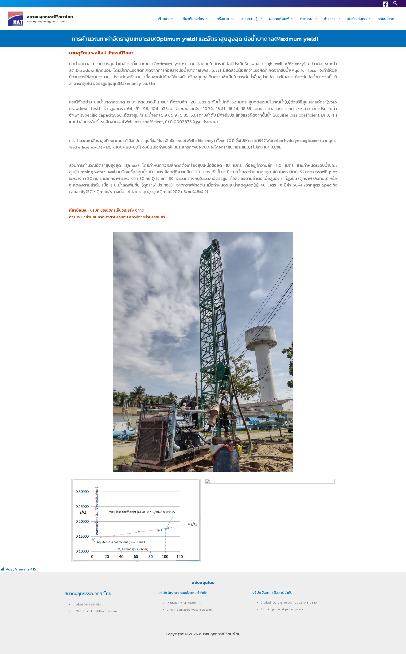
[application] (206, 18)
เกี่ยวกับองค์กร (193, 18)
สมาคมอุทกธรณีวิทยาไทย (50, 17)
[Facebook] (385, 4)
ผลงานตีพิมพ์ (279, 18)
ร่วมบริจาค (386, 18)
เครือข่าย (222, 18)
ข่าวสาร (329, 18)
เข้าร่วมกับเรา (357, 18)
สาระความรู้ (249, 18)
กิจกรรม (306, 18)
